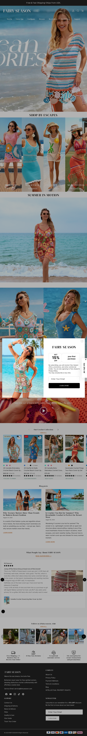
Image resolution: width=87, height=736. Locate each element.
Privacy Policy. (53, 371)
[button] (84, 368)
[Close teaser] (86, 359)
